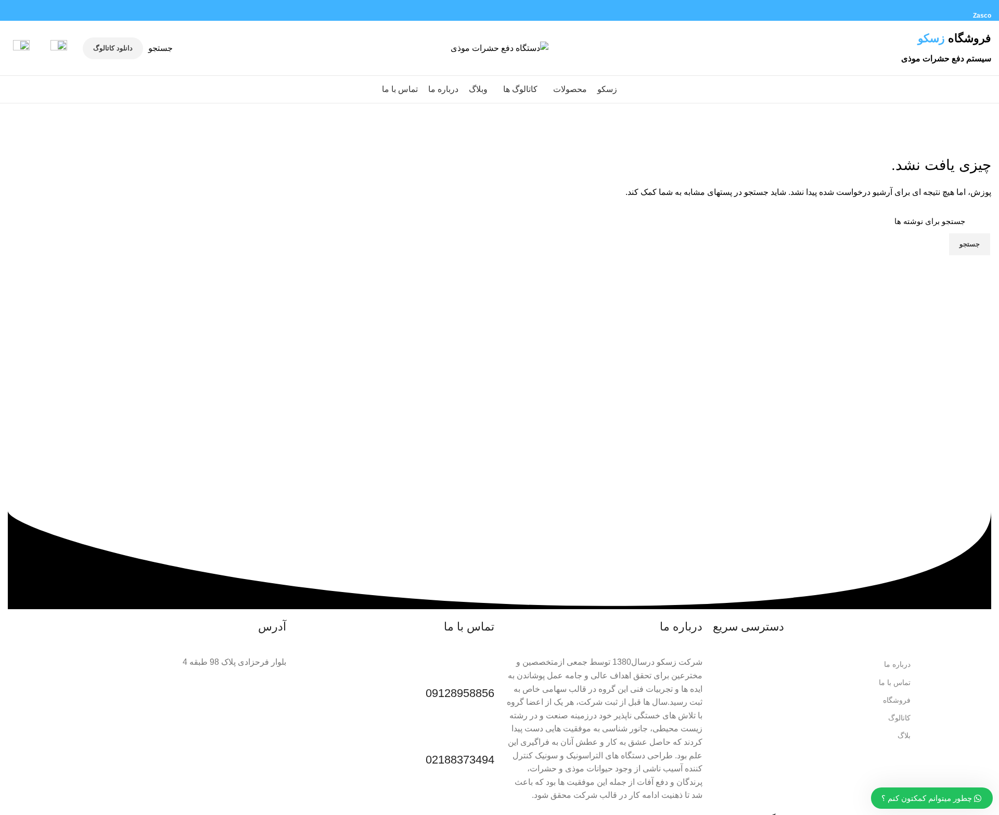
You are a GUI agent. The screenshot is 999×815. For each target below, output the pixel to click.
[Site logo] (499, 47)
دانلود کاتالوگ (113, 48)
